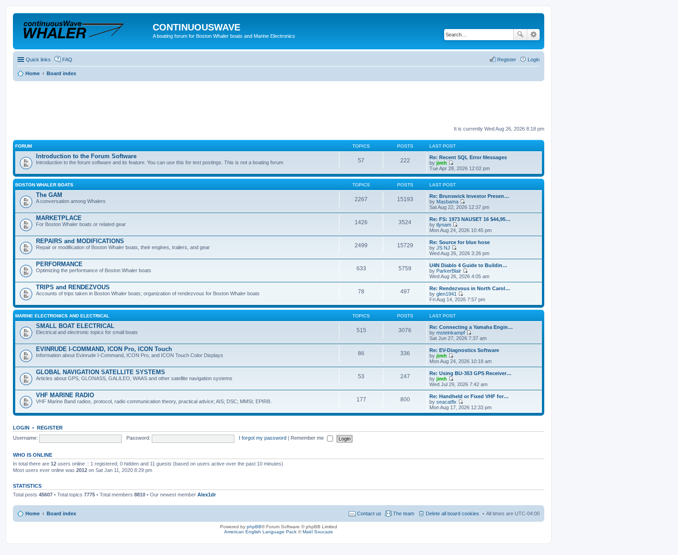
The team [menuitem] (403, 513)
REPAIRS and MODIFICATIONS (80, 241)
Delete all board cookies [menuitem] (452, 513)
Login (21, 427)
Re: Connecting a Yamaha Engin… (471, 327)
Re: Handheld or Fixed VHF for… (469, 396)
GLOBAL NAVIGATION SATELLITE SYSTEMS (100, 372)
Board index (61, 513)
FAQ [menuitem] (67, 59)
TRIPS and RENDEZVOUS (73, 287)
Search (520, 34)
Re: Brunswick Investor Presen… (469, 196)
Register (50, 427)
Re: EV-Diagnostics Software (464, 350)
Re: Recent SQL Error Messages (468, 157)
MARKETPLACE (59, 218)
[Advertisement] (181, 104)
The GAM (49, 194)
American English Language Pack (260, 531)
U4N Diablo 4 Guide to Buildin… (468, 265)
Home (32, 513)
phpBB (254, 526)
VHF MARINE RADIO (65, 395)
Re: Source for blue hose (459, 242)
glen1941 (446, 294)
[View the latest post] (450, 163)
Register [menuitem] (506, 59)
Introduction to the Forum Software (86, 156)
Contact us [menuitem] (369, 513)
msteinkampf (450, 332)
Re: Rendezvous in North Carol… (469, 288)
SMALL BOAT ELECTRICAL (75, 325)
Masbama (447, 201)
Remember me (308, 438)
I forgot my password (262, 438)
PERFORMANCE (59, 264)
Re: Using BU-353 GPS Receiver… (470, 373)
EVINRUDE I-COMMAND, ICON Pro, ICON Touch (104, 349)
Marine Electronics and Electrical (62, 315)
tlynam (443, 224)
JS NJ (443, 248)
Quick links (38, 59)
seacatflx (446, 402)
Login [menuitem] (534, 59)
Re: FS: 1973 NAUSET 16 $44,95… (470, 219)
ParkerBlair (448, 271)
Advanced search (533, 34)
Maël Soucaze (318, 531)
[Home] (84, 29)
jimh (441, 163)
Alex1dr (206, 494)
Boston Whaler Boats (44, 184)
